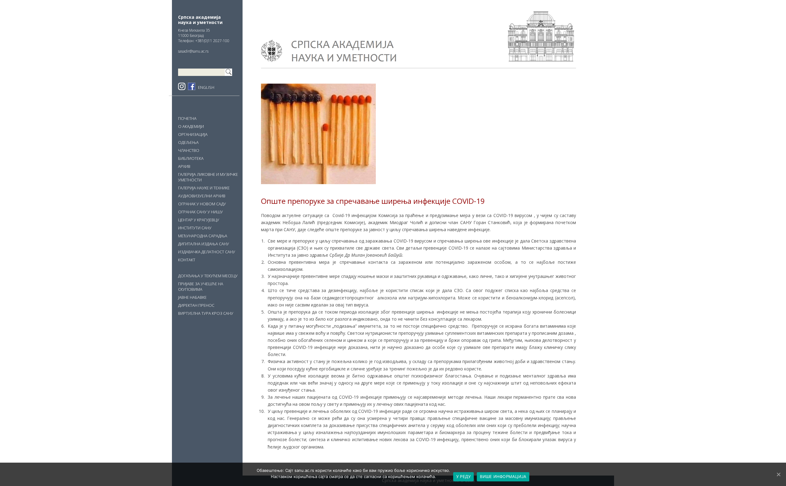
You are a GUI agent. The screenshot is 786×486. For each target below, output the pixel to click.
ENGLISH (206, 87)
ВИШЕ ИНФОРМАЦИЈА (503, 476)
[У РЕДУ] (778, 474)
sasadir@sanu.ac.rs (193, 51)
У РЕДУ (463, 476)
